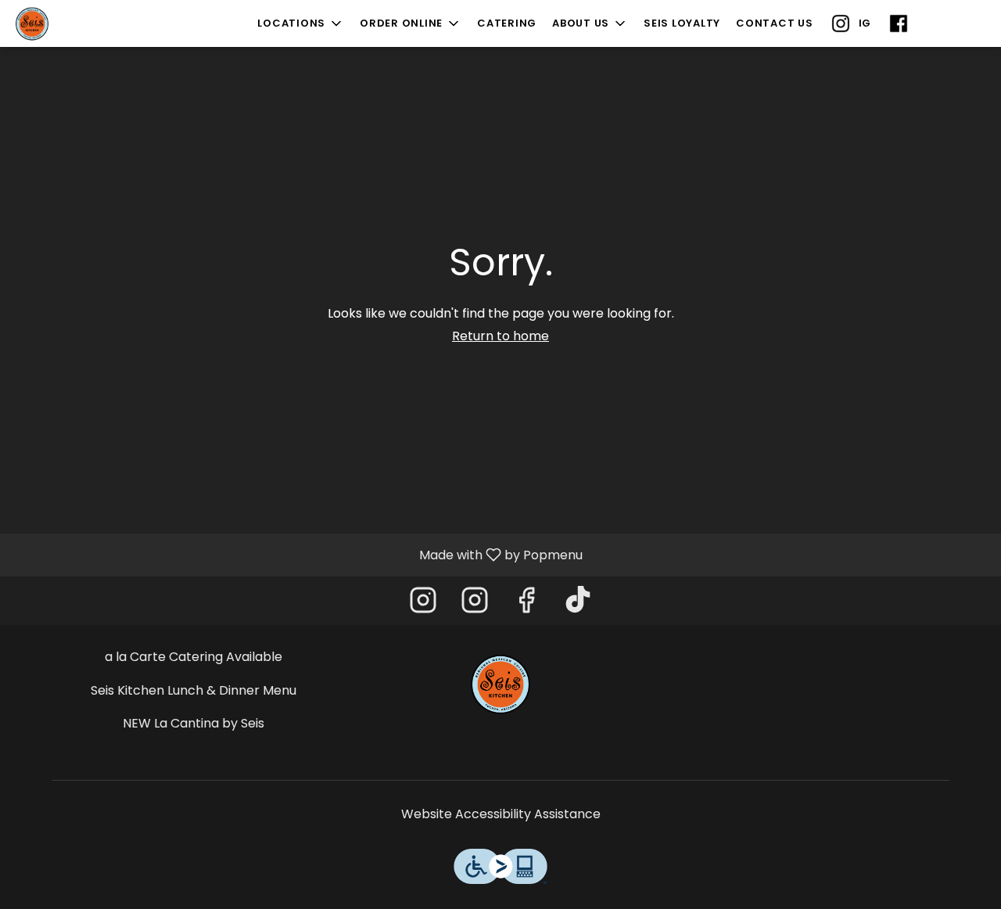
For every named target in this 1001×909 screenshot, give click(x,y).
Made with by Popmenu (297, 554)
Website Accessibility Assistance (501, 814)
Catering (506, 23)
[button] (300, 23)
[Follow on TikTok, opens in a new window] (578, 604)
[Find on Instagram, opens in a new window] (423, 604)
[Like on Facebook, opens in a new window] (526, 604)
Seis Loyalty (682, 23)
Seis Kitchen (500, 684)
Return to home (500, 336)
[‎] (901, 23)
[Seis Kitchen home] (83, 23)
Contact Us (774, 23)
